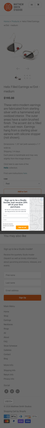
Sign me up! (22, 227)
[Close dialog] (42, 199)
